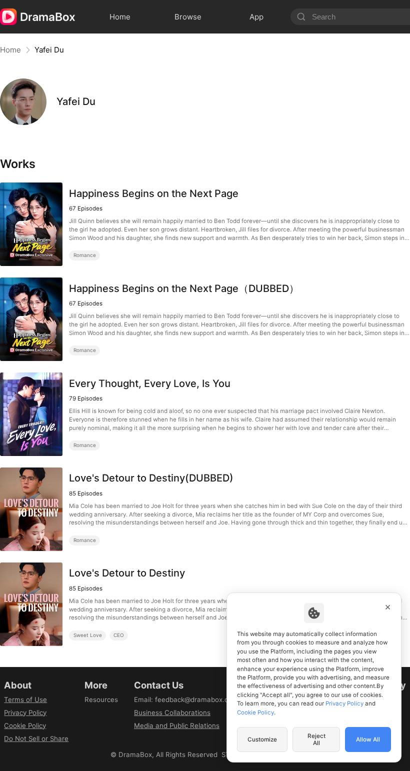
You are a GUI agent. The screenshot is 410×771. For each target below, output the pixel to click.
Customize (262, 739)
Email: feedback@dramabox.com (186, 700)
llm (89, 712)
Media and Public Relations (177, 726)
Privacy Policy (25, 712)
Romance (85, 255)
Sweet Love (88, 635)
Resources (101, 700)
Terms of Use (25, 700)
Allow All (368, 739)
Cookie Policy (25, 726)
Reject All (317, 739)
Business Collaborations (172, 712)
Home (10, 49)
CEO (119, 635)
